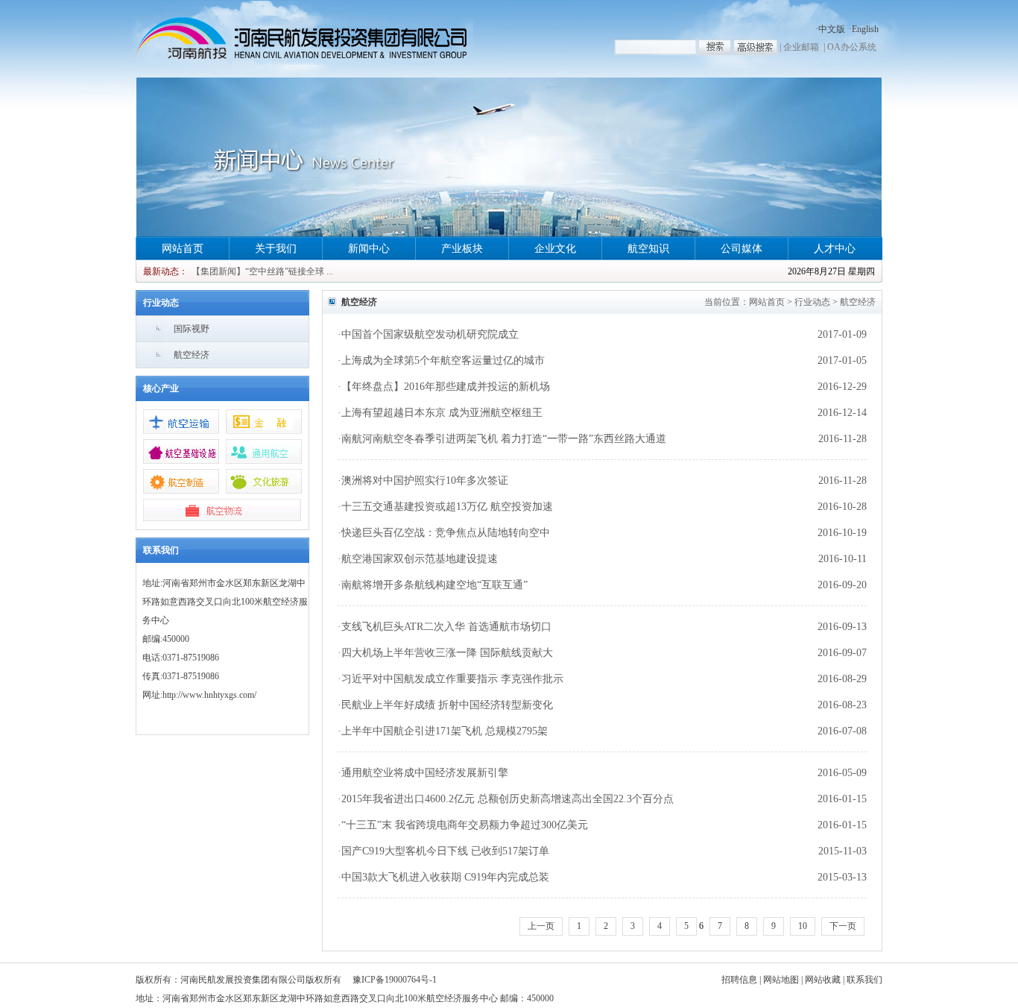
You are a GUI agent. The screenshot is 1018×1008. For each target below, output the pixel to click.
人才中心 (835, 248)
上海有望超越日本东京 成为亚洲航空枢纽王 (442, 412)
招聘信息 (739, 979)
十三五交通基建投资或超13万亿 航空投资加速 (447, 506)
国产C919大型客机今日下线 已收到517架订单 (445, 851)
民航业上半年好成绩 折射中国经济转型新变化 (447, 705)
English (865, 29)
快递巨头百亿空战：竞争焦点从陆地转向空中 (445, 532)
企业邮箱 (801, 47)
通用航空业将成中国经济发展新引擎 (424, 772)
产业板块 (462, 248)
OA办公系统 (851, 47)
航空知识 (648, 248)
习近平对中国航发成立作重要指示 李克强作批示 (452, 678)
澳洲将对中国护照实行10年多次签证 (424, 480)
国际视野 (191, 329)
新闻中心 (369, 248)
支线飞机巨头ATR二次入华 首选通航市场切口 (446, 626)
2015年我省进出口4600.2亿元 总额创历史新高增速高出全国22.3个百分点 (507, 798)
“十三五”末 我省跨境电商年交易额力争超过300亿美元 (464, 825)
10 (802, 926)
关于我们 (276, 248)
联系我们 (864, 979)
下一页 (842, 926)
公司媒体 (741, 248)
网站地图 (781, 979)
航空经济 (191, 355)
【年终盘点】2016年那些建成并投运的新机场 (445, 386)
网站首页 (182, 248)
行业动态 (812, 302)
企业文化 (555, 248)
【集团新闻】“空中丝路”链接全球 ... (262, 271)
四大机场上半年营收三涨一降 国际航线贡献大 (447, 652)
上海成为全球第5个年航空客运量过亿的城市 (443, 360)
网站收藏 (823, 979)
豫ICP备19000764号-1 (394, 979)
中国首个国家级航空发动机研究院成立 (430, 334)
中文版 (831, 29)
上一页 (541, 926)
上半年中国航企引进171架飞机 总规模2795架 (444, 731)
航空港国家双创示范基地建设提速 (419, 558)
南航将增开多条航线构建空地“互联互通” (434, 584)
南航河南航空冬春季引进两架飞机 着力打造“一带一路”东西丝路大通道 (503, 438)
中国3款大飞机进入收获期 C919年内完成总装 (445, 877)
